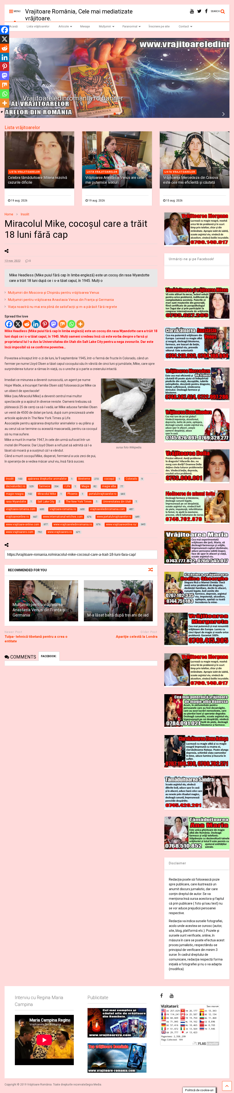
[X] (18, 324)
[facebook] (206, 11)
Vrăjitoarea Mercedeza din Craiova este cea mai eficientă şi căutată (190, 180)
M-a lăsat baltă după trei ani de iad (118, 615)
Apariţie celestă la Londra (136, 637)
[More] (80, 324)
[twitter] (199, 11)
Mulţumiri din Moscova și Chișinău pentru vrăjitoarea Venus (53, 292)
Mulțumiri (105, 26)
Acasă (13, 26)
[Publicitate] (117, 1022)
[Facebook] (9, 324)
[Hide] (2, 112)
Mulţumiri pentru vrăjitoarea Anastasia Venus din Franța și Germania (61, 300)
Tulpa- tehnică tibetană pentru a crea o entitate (36, 639)
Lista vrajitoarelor (24, 172)
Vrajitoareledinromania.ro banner (73, 98)
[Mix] (62, 324)
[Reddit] (27, 324)
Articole (63, 26)
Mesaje (85, 26)
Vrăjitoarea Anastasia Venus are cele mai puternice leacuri (114, 180)
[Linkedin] (36, 324)
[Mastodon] (54, 324)
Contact (184, 26)
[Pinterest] (45, 324)
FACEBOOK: (49, 656)
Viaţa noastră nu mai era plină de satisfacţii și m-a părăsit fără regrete (62, 307)
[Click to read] (118, 600)
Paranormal (129, 26)
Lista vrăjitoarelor (38, 26)
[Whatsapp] (71, 324)
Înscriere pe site (159, 26)
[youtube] (192, 11)
